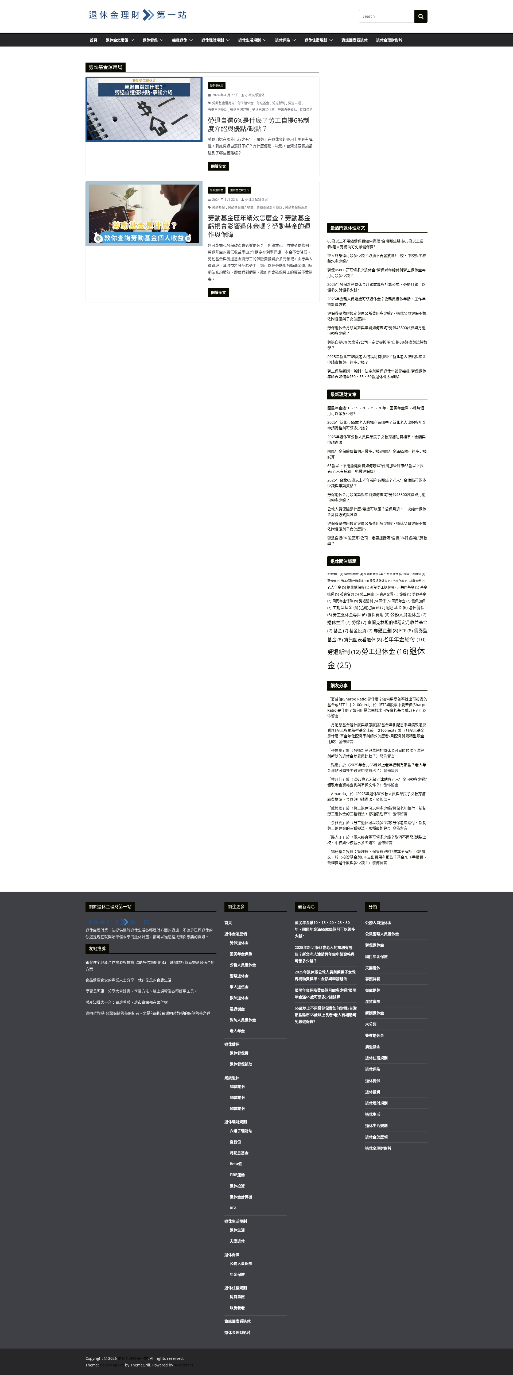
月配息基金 (394, 607)
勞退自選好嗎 (239, 109)
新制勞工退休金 (384, 587)
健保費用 (378, 614)
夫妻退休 (237, 1240)
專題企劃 (386, 630)
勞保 (359, 622)
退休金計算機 (241, 1196)
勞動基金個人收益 (241, 207)
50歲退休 (237, 1086)
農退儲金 (237, 1008)
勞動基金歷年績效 (269, 207)
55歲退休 (237, 1097)
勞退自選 (294, 103)
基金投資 (360, 631)
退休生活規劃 (249, 40)
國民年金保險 (345, 600)
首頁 (93, 40)
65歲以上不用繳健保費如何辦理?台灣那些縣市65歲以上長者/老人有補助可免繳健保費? (326, 1015)
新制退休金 (216, 85)
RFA (233, 1207)
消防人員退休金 (243, 1019)
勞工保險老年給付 (355, 581)
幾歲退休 (179, 40)
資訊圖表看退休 (354, 40)
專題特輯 (372, 978)
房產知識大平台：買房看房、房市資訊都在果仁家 (127, 1002)
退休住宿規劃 (316, 40)
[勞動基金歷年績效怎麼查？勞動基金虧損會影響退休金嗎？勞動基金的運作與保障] (144, 213)
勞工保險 (369, 594)
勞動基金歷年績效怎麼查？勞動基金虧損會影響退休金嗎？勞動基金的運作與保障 (259, 226)
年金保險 (237, 1274)
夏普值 (333, 581)
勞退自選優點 (217, 109)
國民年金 (401, 600)
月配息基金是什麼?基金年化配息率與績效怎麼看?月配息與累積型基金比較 (375, 736)
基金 (340, 631)
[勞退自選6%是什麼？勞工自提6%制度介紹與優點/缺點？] (144, 109)
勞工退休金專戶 (350, 614)
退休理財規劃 (212, 40)
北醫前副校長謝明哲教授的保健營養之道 (176, 1013)
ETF (406, 630)
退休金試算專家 (256, 199)
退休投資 (237, 1185)
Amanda (338, 793)
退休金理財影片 (389, 40)
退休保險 (282, 40)
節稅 (405, 594)
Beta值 (236, 1163)
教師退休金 (239, 997)
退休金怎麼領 (117, 40)
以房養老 (417, 581)
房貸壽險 (237, 1296)
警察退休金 (239, 975)
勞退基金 (262, 103)
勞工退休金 (246, 103)
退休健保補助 (241, 1063)
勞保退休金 (353, 574)
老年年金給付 (404, 639)
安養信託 (335, 574)
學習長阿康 (95, 990)
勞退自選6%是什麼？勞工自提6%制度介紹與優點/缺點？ (258, 124)
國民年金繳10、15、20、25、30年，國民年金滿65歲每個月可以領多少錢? (325, 929)
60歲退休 (237, 1108)
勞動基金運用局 (223, 103)
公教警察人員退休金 (382, 933)
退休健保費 (358, 587)
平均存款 (400, 581)
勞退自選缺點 (287, 109)
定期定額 (370, 607)
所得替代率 (373, 574)
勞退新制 (278, 103)
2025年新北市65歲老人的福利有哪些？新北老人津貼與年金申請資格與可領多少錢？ (325, 954)
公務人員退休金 (408, 615)
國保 (385, 600)
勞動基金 (218, 207)
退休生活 (339, 622)
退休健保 (150, 40)
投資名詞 (349, 594)
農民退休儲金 (380, 581)
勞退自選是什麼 (263, 109)
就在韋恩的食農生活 (155, 980)
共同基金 (410, 587)
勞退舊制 (368, 600)
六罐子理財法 (414, 574)
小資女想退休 (255, 95)
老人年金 (336, 587)
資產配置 (389, 594)
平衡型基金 (393, 574)
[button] (131, 40)
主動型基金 (345, 607)
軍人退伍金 (239, 986)
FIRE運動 (237, 1174)
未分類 (370, 1024)
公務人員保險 (241, 1263)
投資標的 (306, 109)
